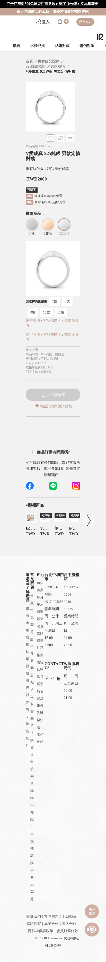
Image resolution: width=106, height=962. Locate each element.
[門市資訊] (92, 911)
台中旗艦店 (71, 577)
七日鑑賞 (69, 916)
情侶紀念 (40, 694)
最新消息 (40, 622)
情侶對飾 (87, 46)
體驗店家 (40, 665)
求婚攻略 (40, 738)
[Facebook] (47, 678)
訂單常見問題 (32, 657)
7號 (54, 301)
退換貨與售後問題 (32, 758)
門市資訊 (85, 22)
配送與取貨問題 (32, 704)
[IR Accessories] (100, 37)
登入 (45, 22)
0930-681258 (69, 605)
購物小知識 (32, 805)
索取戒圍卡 (52, 320)
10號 (46, 312)
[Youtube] (58, 678)
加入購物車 (55, 395)
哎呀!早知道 (41, 720)
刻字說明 (33, 320)
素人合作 (69, 924)
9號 (33, 312)
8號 (67, 301)
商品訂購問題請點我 (56, 406)
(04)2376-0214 (71, 590)
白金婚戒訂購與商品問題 (32, 863)
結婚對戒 (62, 46)
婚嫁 (40, 706)
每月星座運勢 (40, 604)
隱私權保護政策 (40, 931)
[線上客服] (92, 930)
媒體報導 (40, 637)
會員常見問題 (32, 614)
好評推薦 (40, 651)
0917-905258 (54, 602)
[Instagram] (52, 678)
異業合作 (51, 924)
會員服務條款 (67, 931)
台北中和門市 (54, 577)
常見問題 (51, 916)
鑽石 (16, 46)
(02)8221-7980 (51, 590)
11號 (60, 312)
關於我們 (33, 916)
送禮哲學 (40, 680)
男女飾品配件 (27, 727)
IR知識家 (40, 586)
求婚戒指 (37, 46)
